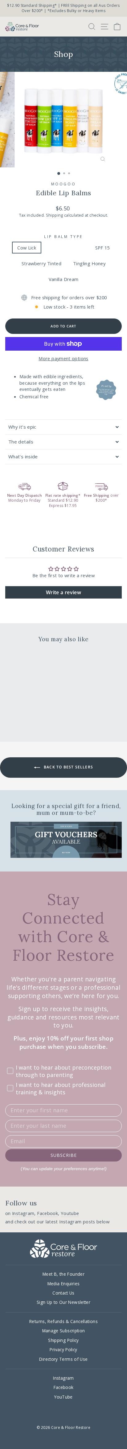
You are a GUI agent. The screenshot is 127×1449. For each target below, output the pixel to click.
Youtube (70, 1213)
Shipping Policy (63, 1340)
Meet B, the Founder (63, 1274)
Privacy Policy (63, 1349)
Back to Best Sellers (68, 767)
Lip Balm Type (63, 236)
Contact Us (63, 1293)
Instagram (23, 1213)
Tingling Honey (89, 263)
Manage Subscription (63, 1331)
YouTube (63, 1397)
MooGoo (63, 183)
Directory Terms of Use (63, 1359)
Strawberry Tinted (41, 263)
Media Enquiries (63, 1284)
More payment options (63, 358)
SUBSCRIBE (64, 1155)
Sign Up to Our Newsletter (63, 1302)
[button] (63, 426)
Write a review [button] (63, 592)
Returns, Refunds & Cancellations (63, 1321)
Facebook (47, 1213)
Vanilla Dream (64, 279)
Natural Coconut (66, 247)
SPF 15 (102, 247)
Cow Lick (26, 247)
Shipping (54, 215)
